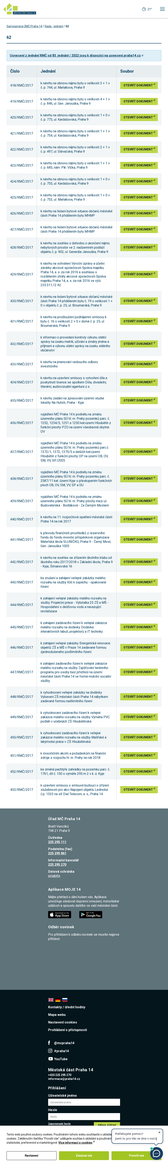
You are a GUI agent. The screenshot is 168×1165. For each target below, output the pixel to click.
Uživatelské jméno (62, 1096)
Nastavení (31, 1155)
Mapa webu (57, 1015)
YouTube (61, 1059)
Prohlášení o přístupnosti (67, 1030)
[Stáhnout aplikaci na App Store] (60, 914)
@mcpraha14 (64, 1043)
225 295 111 (57, 842)
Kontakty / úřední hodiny (66, 1007)
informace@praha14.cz (64, 1078)
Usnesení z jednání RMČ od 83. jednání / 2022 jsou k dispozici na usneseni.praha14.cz (75, 55)
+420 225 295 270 (59, 1075)
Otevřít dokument (138, 85)
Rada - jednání (54, 26)
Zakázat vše (84, 1155)
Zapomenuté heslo (59, 1123)
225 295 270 (57, 865)
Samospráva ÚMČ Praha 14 (24, 26)
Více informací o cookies (75, 1142)
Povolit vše (136, 1155)
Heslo (52, 1110)
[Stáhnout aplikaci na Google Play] (91, 914)
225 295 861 (57, 853)
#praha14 (61, 1051)
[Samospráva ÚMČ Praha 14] (19, 8)
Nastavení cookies (62, 1022)
